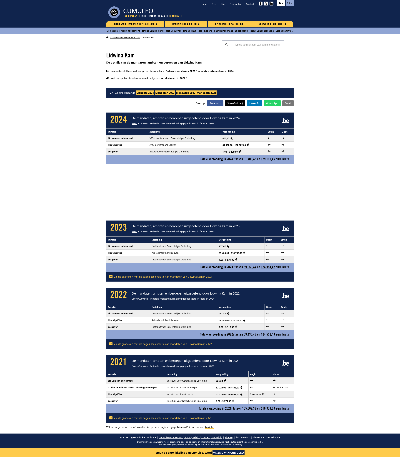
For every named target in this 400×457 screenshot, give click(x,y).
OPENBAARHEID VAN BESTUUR (229, 24)
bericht (209, 427)
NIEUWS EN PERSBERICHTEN (272, 24)
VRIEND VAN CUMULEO (228, 452)
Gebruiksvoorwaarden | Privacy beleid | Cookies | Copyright (190, 437)
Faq (223, 4)
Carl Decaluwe (283, 30)
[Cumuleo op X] (267, 4)
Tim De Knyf (189, 30)
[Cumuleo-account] (281, 3)
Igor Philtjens (205, 30)
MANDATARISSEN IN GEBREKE (186, 24)
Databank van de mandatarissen (125, 37)
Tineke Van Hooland (153, 30)
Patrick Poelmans (223, 30)
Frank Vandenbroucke (262, 30)
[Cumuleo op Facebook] (261, 4)
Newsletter (235, 4)
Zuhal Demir (241, 30)
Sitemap (229, 437)
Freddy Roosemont (129, 30)
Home (204, 4)
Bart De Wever (173, 30)
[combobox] (257, 44)
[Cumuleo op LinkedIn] (272, 4)
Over (214, 4)
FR (289, 3)
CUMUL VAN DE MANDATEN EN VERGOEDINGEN (135, 24)
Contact (250, 4)
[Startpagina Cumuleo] (107, 37)
